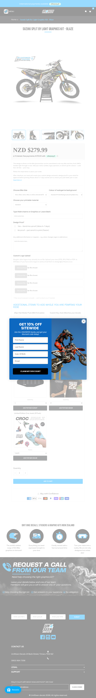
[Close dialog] (84, 321)
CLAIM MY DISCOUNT (30, 371)
